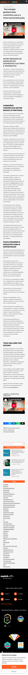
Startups (5, 548)
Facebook (20, 594)
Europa (5, 430)
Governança (6, 516)
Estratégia (6, 510)
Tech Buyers (6, 555)
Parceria (5, 537)
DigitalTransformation (9, 507)
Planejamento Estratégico (10, 538)
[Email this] (22, 423)
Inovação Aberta (7, 523)
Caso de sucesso (7, 496)
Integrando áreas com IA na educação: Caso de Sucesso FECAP (18, 461)
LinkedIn (7, 594)
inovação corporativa (9, 525)
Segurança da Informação (10, 546)
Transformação (7, 561)
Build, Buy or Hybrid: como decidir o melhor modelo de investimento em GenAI (18, 472)
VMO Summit (6, 566)
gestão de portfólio (8, 514)
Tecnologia (6, 557)
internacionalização (8, 431)
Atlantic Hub (14, 183)
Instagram (7, 599)
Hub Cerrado (6, 518)
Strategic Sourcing (8, 551)
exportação (11, 430)
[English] (13, 2)
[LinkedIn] (2, 593)
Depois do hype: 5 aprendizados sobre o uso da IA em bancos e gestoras (18, 451)
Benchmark (6, 492)
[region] (14, 664)
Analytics (5, 486)
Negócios (5, 535)
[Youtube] (15, 599)
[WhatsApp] (18, 423)
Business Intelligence (9, 494)
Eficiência (5, 509)
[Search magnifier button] (23, 444)
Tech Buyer (6, 553)
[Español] (17, 2)
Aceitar (14, 667)
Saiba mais (4, 662)
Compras (5, 497)
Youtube (20, 599)
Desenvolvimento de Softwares (11, 503)
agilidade (5, 484)
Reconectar (6, 542)
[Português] (15, 2)
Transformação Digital (9, 563)
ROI (4, 544)
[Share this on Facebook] (5, 423)
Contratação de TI (8, 499)
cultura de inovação (8, 501)
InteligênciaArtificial (8, 529)
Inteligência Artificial (8, 527)
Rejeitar (14, 671)
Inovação (5, 522)
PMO (4, 540)
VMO (4, 565)
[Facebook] (15, 593)
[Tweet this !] (10, 423)
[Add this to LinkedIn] (14, 423)
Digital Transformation (13, 428)
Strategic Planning (8, 550)
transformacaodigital (9, 559)
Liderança (6, 531)
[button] (26, 1)
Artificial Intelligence (8, 488)
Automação (6, 490)
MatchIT (5, 533)
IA (3, 520)
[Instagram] (2, 599)
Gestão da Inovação (8, 512)
